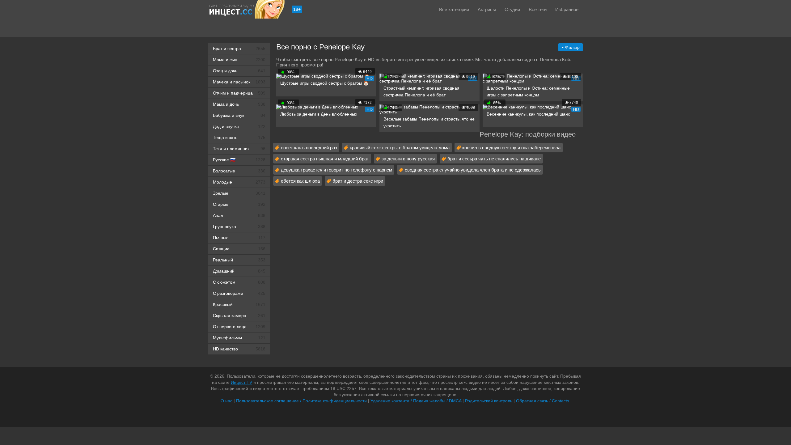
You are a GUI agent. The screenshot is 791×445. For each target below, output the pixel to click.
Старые (239, 204)
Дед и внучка (239, 126)
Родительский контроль (488, 400)
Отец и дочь (239, 70)
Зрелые (239, 193)
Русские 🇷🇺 (239, 159)
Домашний (239, 271)
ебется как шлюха (300, 181)
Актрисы (487, 9)
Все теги (538, 9)
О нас (226, 400)
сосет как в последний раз (309, 147)
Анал (239, 215)
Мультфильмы (239, 337)
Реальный (239, 259)
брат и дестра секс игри (357, 181)
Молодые (239, 182)
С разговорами (239, 293)
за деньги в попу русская (408, 158)
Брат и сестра (239, 48)
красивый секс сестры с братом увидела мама (400, 147)
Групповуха (239, 226)
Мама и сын (239, 59)
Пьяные (239, 237)
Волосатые (239, 170)
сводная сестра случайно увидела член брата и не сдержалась (473, 169)
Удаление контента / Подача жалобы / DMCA (415, 400)
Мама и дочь (239, 104)
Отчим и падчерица (239, 93)
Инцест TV (241, 382)
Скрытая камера (239, 315)
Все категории (454, 9)
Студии (512, 9)
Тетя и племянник (239, 148)
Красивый (239, 304)
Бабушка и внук (239, 115)
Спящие (239, 248)
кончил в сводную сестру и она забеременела (511, 147)
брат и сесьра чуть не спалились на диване (494, 158)
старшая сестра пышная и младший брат (325, 158)
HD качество (239, 348)
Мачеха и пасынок (239, 81)
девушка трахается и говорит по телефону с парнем (336, 169)
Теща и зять (239, 137)
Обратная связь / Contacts (542, 400)
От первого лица (239, 326)
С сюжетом (239, 282)
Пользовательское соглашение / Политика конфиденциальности (301, 400)
